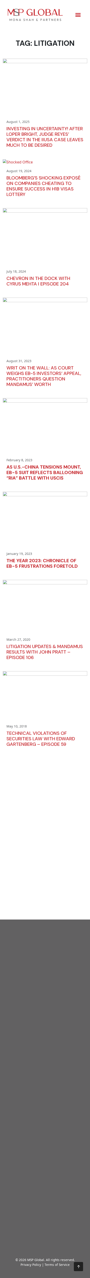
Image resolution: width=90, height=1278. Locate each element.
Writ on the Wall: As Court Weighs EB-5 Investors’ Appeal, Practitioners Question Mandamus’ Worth (43, 376)
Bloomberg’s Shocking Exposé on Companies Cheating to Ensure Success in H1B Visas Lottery (43, 186)
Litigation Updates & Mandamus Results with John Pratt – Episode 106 (44, 651)
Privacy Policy (31, 1264)
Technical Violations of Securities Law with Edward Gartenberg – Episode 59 (40, 738)
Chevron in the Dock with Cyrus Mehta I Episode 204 (38, 281)
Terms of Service (57, 1264)
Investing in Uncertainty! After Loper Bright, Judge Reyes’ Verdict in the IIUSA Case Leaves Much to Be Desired (44, 137)
